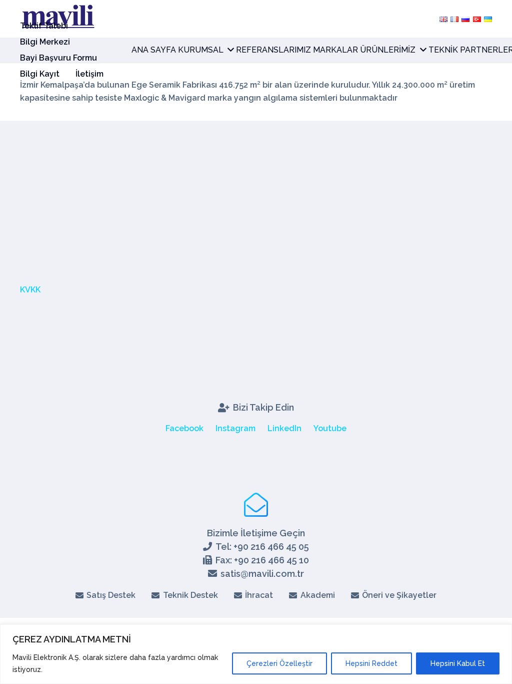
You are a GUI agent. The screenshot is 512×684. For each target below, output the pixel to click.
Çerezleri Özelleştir (279, 663)
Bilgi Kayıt (40, 74)
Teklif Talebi (44, 26)
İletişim (90, 74)
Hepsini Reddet (372, 663)
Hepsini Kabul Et (457, 663)
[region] (256, 654)
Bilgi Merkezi (45, 42)
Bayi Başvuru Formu (58, 58)
